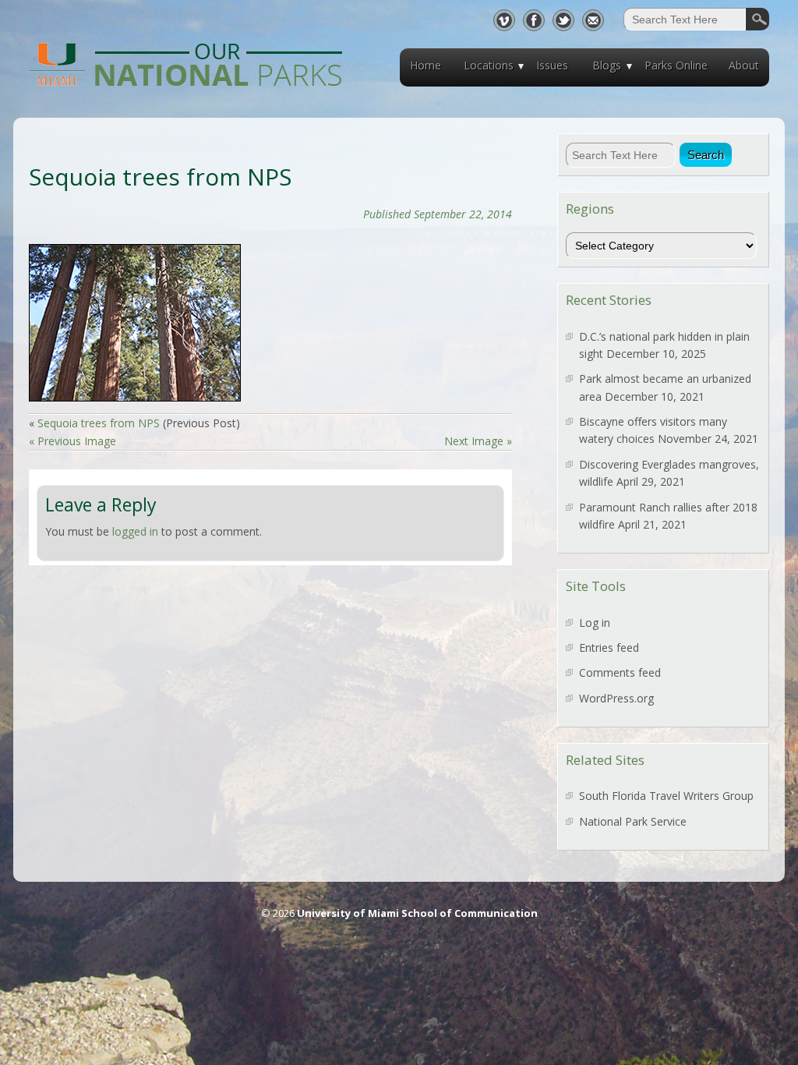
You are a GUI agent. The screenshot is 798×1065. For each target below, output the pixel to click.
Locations (489, 65)
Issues (552, 65)
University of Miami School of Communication (417, 913)
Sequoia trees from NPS (98, 423)
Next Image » (478, 440)
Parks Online (676, 65)
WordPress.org (616, 698)
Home (425, 65)
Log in (594, 622)
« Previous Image (72, 440)
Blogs (606, 65)
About (744, 65)
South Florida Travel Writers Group (666, 795)
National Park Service (633, 821)
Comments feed (620, 672)
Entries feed (609, 647)
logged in (135, 531)
